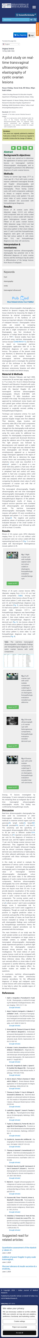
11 (23, 342)
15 (14, 835)
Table (20, 596)
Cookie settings (19, 1321)
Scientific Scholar (16, 1296)
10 (22, 342)
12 (25, 342)
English (7, 44)
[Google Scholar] (14, 1007)
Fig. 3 (15, 622)
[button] (34, 7)
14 (34, 833)
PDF (32, 36)
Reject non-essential (19, 1327)
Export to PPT (12, 583)
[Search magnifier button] (35, 19)
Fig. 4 (13, 636)
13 (32, 833)
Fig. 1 (25, 541)
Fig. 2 (16, 605)
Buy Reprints (21, 35)
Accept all (19, 1333)
